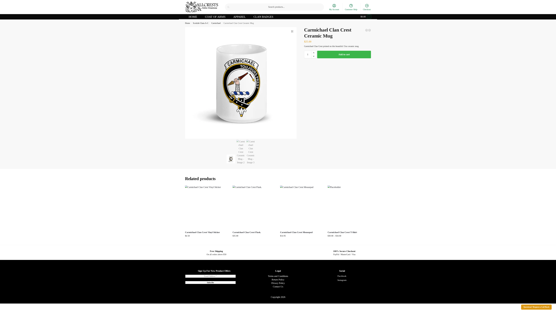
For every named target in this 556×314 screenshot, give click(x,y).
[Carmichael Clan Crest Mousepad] (301, 207)
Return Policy (278, 279)
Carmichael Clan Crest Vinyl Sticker (202, 232)
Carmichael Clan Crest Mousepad (296, 232)
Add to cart (344, 54)
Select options (349, 242)
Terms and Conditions (278, 276)
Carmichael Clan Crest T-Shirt (342, 232)
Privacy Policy (278, 283)
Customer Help (351, 9)
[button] (365, 16)
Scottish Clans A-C (200, 23)
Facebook (342, 276)
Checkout (367, 9)
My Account (334, 9)
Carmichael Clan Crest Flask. (247, 232)
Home (187, 23)
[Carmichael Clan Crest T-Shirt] (366, 30)
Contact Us (278, 286)
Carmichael (216, 23)
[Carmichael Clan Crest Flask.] (369, 30)
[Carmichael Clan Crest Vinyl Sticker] (206, 207)
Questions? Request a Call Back (536, 307)
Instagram (342, 280)
